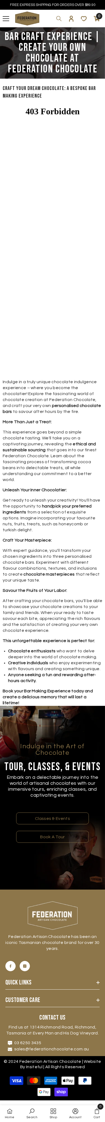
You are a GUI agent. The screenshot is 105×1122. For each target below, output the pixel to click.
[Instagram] (25, 966)
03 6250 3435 (27, 1043)
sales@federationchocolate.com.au (51, 1049)
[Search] (59, 18)
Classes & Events (52, 818)
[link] (32, 1113)
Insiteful (34, 1067)
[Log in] (71, 19)
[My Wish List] (84, 19)
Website (92, 1061)
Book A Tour (52, 836)
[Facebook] (10, 966)
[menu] (6, 18)
